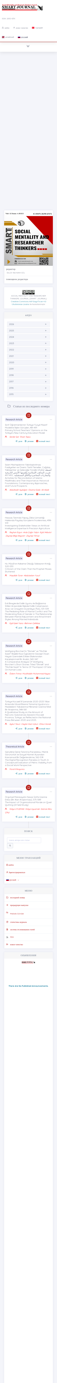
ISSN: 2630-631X (8, 18)
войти (6, 28)
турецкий (39, 28)
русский (24, 37)
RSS (12, 937)
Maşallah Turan (16, 575)
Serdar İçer (14, 437)
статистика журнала (18, 922)
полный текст (44, 441)
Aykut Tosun (14, 724)
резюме (31, 441)
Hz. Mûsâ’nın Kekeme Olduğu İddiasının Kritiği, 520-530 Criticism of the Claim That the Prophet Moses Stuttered (28, 567)
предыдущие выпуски (19, 905)
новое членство (21, 28)
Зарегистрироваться (16, 872)
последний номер (17, 897)
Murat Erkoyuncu (16, 769)
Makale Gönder (17, 913)
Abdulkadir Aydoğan (18, 490)
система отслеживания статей (22, 929)
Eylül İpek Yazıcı (16, 623)
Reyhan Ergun (16, 532)
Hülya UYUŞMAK (16, 809)
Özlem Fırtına (15, 673)
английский (9, 37)
